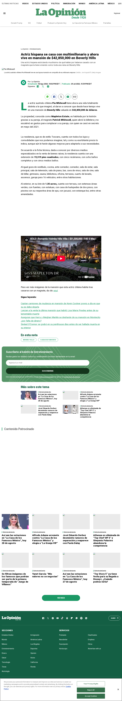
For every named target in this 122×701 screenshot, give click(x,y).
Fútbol (39, 23)
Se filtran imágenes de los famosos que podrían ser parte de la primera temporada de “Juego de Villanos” (15, 579)
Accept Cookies (91, 696)
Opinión (33, 653)
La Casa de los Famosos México (84, 23)
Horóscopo (63, 649)
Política (55, 4)
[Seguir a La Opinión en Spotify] (81, 618)
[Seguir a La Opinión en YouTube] (57, 618)
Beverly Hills (28, 340)
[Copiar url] (74, 97)
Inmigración (69, 4)
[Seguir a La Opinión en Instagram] (48, 86)
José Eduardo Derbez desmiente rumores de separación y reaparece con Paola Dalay (48, 411)
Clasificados (92, 635)
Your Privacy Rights (91, 684)
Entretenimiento (35, 49)
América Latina (96, 4)
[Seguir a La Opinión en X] (48, 618)
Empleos (91, 640)
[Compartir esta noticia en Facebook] (54, 97)
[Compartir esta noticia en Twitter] (61, 97)
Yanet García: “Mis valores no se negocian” (45, 575)
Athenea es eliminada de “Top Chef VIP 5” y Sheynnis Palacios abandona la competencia (90, 412)
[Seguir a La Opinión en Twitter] (43, 86)
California (34, 662)
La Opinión (24, 49)
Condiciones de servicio (72, 377)
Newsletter (63, 640)
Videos (25, 4)
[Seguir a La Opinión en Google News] (67, 618)
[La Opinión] (61, 13)
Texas (4, 667)
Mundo (82, 4)
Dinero (4, 653)
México (111, 4)
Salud (4, 658)
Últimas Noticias (10, 4)
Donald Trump (16, 23)
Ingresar (117, 13)
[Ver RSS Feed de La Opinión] (86, 618)
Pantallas (107, 23)
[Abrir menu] (4, 13)
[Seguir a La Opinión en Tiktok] (62, 618)
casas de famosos (48, 340)
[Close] (118, 689)
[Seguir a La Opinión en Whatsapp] (76, 618)
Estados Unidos (40, 4)
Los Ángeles (35, 644)
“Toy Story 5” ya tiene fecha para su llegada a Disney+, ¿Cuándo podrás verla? (105, 577)
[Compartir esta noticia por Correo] (68, 97)
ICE (29, 23)
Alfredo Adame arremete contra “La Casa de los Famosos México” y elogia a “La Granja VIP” (90, 397)
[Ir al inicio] (11, 618)
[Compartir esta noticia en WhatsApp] (47, 97)
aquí (55, 290)
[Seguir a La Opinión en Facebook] (38, 86)
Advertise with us (94, 649)
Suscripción (63, 644)
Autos (32, 658)
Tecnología (6, 662)
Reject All (90, 690)
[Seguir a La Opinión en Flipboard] (71, 618)
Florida (33, 667)
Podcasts (62, 635)
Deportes (33, 649)
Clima (90, 644)
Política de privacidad (46, 377)
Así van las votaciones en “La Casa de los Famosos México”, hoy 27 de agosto (75, 577)
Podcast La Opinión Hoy (57, 23)
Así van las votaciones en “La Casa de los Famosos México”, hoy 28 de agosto (47, 397)
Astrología (6, 671)
